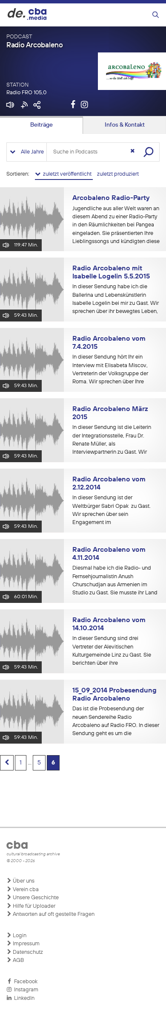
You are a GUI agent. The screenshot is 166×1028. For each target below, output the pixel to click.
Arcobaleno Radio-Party (110, 198)
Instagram (24, 990)
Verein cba (25, 889)
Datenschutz (27, 952)
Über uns (22, 881)
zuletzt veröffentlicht (66, 174)
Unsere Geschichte (35, 898)
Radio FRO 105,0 (26, 93)
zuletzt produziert (118, 174)
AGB (17, 960)
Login (18, 935)
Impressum (25, 944)
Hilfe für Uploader (33, 906)
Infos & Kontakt (125, 125)
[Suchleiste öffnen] (156, 15)
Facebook (24, 982)
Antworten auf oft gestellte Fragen (52, 914)
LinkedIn (22, 998)
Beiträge (41, 125)
